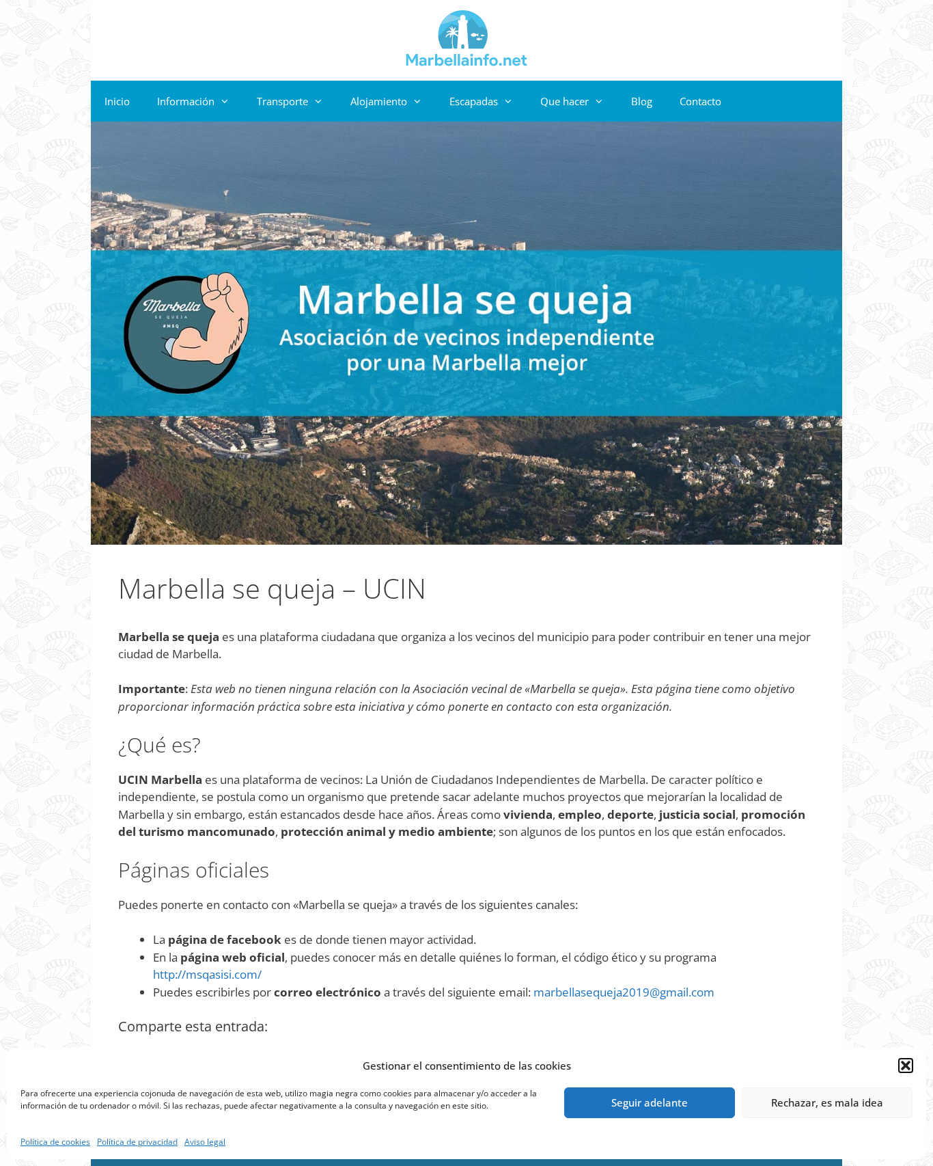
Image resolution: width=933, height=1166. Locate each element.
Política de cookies (55, 1142)
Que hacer (564, 101)
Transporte (282, 101)
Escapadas (473, 101)
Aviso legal (204, 1142)
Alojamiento (378, 101)
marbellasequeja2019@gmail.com (623, 992)
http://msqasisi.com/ (207, 974)
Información (185, 101)
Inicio (117, 101)
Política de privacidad (137, 1142)
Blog (641, 101)
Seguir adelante (649, 1102)
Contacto (700, 101)
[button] (906, 1065)
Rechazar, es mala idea (827, 1102)
